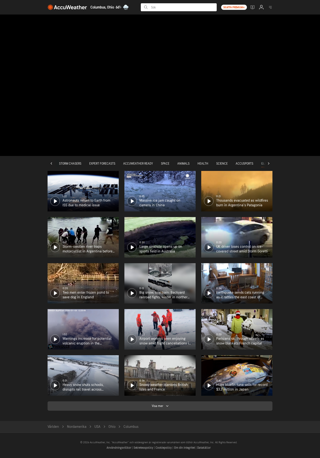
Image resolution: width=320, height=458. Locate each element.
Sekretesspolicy (144, 448)
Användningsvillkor (119, 448)
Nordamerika (76, 427)
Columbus (130, 427)
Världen (53, 427)
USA (97, 427)
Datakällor (204, 448)
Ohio (111, 427)
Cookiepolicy (164, 448)
